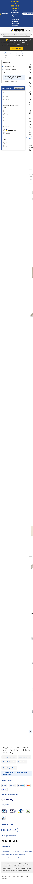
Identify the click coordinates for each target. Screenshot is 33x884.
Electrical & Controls (22, 52)
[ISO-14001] (13, 811)
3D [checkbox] (6, 146)
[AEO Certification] (20, 811)
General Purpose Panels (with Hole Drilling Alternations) (13, 77)
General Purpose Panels (10, 81)
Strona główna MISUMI (7, 52)
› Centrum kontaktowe (19, 854)
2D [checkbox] (6, 143)
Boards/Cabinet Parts (7, 54)
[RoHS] (28, 811)
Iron (7, 96)
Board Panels (19, 54)
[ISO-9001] (4, 811)
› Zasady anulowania (6, 854)
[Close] (30, 39)
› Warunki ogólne (16, 851)
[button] (16, 48)
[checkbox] (13, 96)
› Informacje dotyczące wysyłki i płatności (11, 858)
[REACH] (3, 818)
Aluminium (8, 99)
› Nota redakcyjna (5, 851)
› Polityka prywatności (27, 851)
